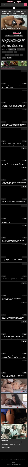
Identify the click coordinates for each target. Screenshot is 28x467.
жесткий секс (18, 442)
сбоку (4, 57)
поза (21, 55)
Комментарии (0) (18, 35)
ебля (7, 55)
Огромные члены (6, 447)
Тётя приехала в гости (15, 444)
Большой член (12, 49)
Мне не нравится (11, 32)
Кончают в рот (21, 49)
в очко (16, 55)
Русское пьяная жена (7, 442)
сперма (9, 57)
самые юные (5, 444)
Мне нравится (7, 32)
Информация (9, 35)
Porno (19, 464)
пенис (11, 55)
